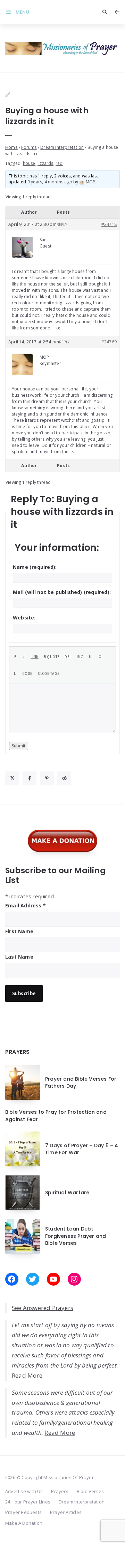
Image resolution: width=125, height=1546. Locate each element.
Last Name (19, 956)
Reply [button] (62, 224)
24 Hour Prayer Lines (27, 1502)
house (29, 163)
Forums (28, 147)
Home (11, 147)
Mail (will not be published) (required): (62, 592)
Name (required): (35, 567)
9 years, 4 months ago (49, 182)
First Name (19, 931)
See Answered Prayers (42, 1308)
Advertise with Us (24, 1491)
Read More (27, 1375)
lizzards (45, 163)
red (59, 163)
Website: (24, 617)
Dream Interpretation (62, 147)
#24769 (109, 342)
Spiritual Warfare (67, 1192)
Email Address (25, 905)
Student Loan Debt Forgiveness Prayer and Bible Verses (75, 1236)
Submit (18, 746)
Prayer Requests (23, 1512)
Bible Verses (90, 1491)
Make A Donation (23, 1523)
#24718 (109, 224)
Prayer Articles (66, 1512)
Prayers (59, 1491)
